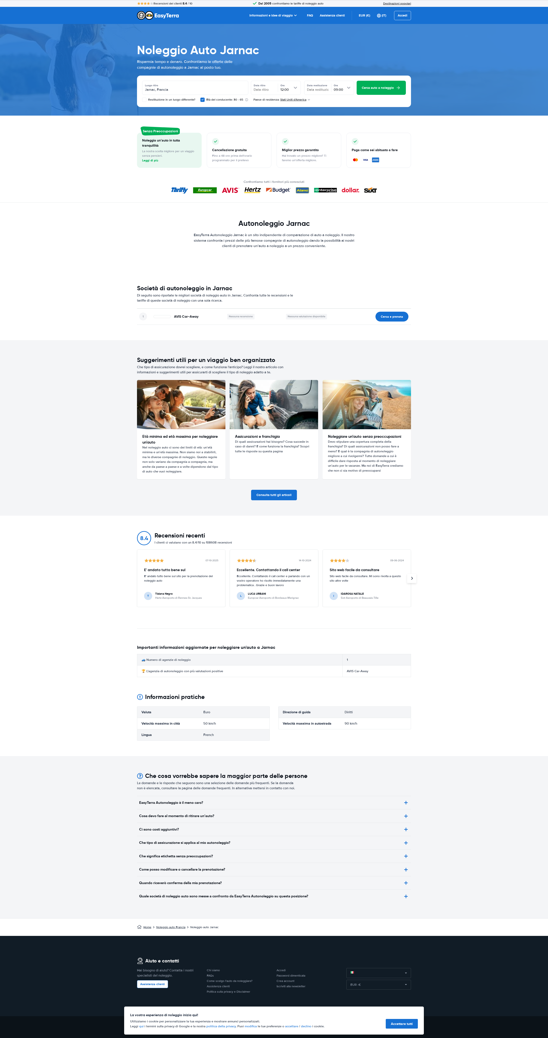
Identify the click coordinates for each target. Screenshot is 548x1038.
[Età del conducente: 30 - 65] (202, 100)
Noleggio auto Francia (170, 927)
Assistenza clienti (332, 15)
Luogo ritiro (151, 85)
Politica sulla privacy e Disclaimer (228, 991)
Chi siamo (213, 970)
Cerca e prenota (392, 316)
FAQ (310, 15)
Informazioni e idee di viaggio (271, 15)
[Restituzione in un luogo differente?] (144, 100)
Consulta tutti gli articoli (274, 495)
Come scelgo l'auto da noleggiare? (229, 981)
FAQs (210, 975)
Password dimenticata (291, 975)
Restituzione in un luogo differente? (171, 99)
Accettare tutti (402, 1023)
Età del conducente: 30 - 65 (224, 99)
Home (147, 927)
